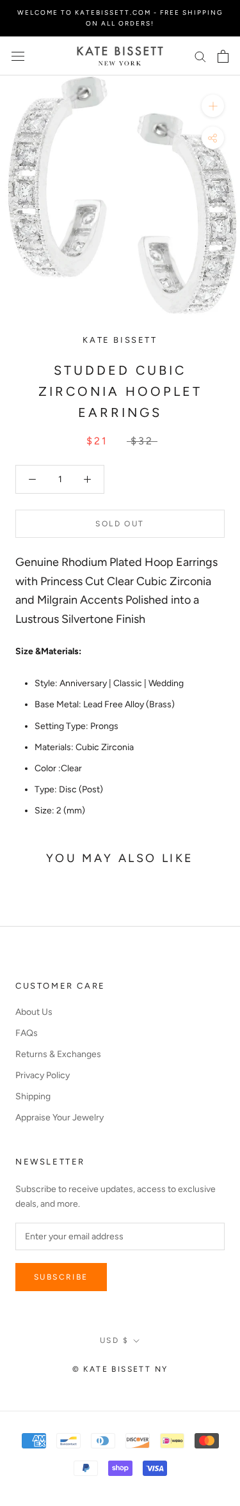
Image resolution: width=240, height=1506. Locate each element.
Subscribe (61, 1277)
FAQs (26, 1033)
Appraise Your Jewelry (59, 1117)
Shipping (33, 1096)
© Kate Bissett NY (120, 1369)
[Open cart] (223, 56)
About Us (33, 1012)
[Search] (200, 56)
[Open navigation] (18, 56)
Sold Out (119, 523)
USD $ (114, 1340)
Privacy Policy (42, 1075)
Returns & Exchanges (58, 1054)
